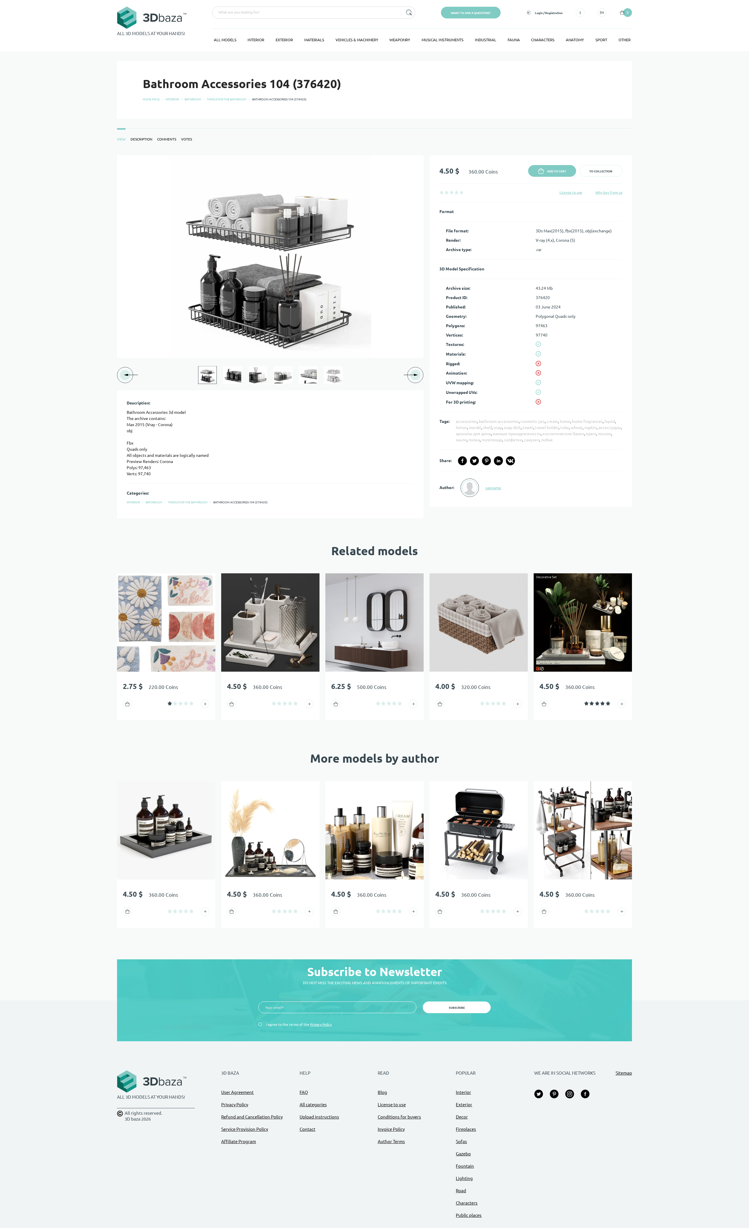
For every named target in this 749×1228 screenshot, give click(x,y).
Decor (462, 1116)
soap (498, 427)
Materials (314, 40)
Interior (256, 40)
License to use (570, 192)
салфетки (513, 440)
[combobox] (307, 12)
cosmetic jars (532, 421)
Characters (542, 40)
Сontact (307, 1129)
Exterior (284, 40)
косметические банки (563, 433)
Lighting (464, 1178)
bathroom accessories (499, 421)
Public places (469, 1215)
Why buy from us (608, 192)
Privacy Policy (321, 1024)
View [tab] (121, 139)
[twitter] (474, 460)
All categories (313, 1104)
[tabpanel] (374, 336)
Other (625, 40)
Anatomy (575, 40)
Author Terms (391, 1141)
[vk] (510, 460)
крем (591, 433)
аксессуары (609, 427)
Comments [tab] (166, 139)
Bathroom (193, 99)
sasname (493, 488)
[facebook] (462, 460)
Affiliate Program (238, 1141)
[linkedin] (498, 460)
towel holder (547, 427)
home (565, 421)
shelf (487, 427)
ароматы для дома (473, 433)
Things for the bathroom (226, 99)
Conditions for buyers (399, 1116)
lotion (461, 427)
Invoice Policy (391, 1129)
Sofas (461, 1141)
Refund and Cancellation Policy (252, 1116)
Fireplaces (466, 1129)
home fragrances (587, 421)
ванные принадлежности (517, 433)
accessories (466, 421)
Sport (601, 40)
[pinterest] (486, 460)
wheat (577, 427)
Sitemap (624, 1073)
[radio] (441, 192)
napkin (590, 427)
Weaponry (399, 40)
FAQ (304, 1092)
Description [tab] (141, 139)
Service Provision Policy (244, 1129)
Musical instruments (442, 40)
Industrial (485, 40)
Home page (151, 99)
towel (528, 427)
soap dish (512, 427)
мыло (461, 440)
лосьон (604, 433)
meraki (475, 427)
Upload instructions (319, 1116)
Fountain (465, 1166)
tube (564, 427)
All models (225, 40)
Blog (382, 1092)
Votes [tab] (186, 139)
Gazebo (463, 1153)
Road (461, 1190)
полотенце (492, 440)
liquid (609, 421)
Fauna (514, 40)
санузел (531, 440)
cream (552, 421)
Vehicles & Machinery (357, 40)
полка (474, 440)
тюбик (547, 440)
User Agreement (237, 1092)
